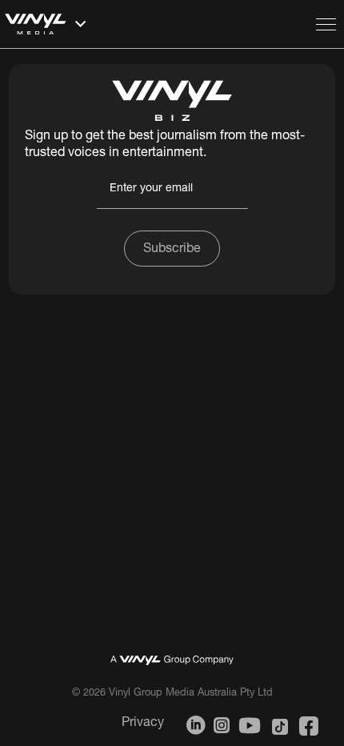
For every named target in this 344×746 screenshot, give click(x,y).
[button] (155, 24)
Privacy (143, 723)
